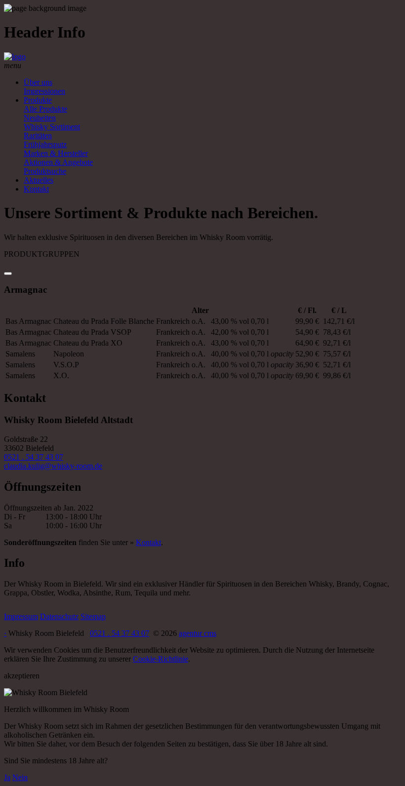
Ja (7, 777)
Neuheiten (40, 118)
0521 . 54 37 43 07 (33, 457)
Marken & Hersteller (56, 153)
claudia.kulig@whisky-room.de (53, 466)
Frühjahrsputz (45, 144)
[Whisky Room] (15, 56)
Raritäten (38, 135)
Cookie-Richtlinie (160, 659)
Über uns (38, 82)
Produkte (38, 100)
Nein (20, 777)
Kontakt (36, 189)
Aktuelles (38, 180)
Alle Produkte (45, 109)
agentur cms (197, 633)
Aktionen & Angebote (58, 162)
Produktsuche (45, 171)
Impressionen (44, 91)
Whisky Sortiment (52, 126)
